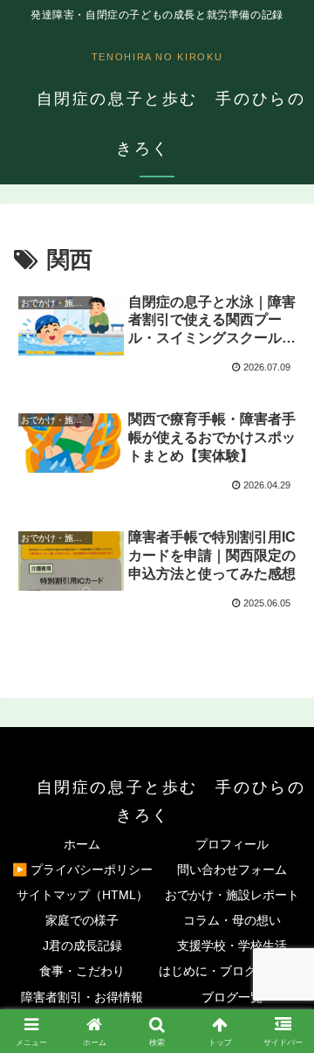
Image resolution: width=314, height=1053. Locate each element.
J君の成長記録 (82, 946)
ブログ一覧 (232, 997)
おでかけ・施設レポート (232, 895)
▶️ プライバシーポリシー (82, 869)
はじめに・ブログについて (232, 971)
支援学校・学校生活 (232, 946)
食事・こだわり (82, 971)
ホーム (82, 844)
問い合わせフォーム (232, 869)
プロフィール (232, 844)
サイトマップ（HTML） (82, 895)
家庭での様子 (82, 920)
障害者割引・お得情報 (82, 997)
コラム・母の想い (232, 920)
